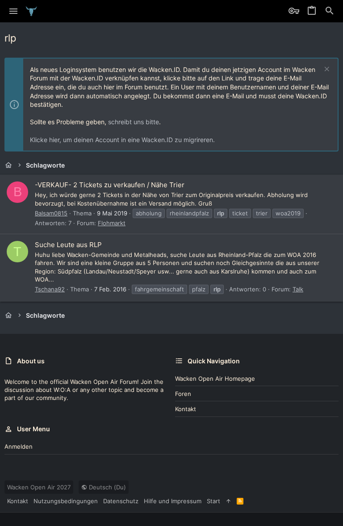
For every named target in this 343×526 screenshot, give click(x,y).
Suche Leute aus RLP (68, 244)
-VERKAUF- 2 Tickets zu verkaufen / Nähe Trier (109, 185)
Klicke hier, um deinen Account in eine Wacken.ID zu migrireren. (122, 139)
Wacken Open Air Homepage (215, 378)
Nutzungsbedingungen (65, 501)
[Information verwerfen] (326, 70)
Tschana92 (50, 289)
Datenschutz (120, 501)
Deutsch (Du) (106, 487)
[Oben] (228, 501)
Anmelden (18, 446)
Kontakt (185, 408)
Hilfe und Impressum (172, 501)
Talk (298, 289)
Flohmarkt (111, 223)
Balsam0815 (51, 213)
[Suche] (330, 11)
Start (213, 501)
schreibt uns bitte (133, 122)
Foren (183, 393)
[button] (13, 11)
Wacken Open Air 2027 (39, 487)
